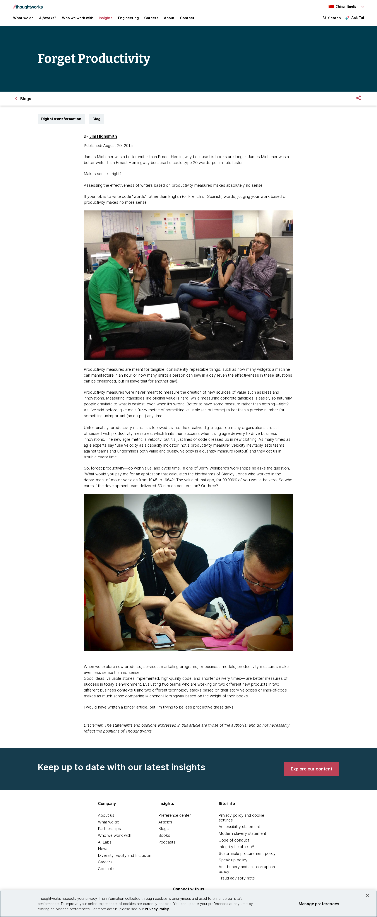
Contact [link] (187, 18)
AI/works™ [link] (48, 18)
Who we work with (114, 835)
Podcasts (166, 842)
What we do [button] (23, 18)
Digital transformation (61, 119)
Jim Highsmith (103, 136)
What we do (108, 822)
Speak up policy (233, 860)
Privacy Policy (157, 909)
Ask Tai (357, 17)
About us (106, 815)
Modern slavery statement (242, 833)
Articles (165, 822)
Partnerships (109, 828)
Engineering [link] (128, 18)
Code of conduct (234, 840)
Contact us (108, 868)
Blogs (163, 828)
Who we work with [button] (77, 18)
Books (164, 835)
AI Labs (104, 842)
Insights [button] (106, 18)
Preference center (174, 815)
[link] (311, 769)
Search (334, 18)
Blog (96, 119)
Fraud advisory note (237, 878)
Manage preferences (319, 903)
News (103, 848)
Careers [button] (151, 18)
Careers (105, 862)
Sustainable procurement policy (247, 853)
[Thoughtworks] (28, 5)
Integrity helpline (233, 846)
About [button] (169, 18)
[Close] (367, 895)
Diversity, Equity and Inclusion (124, 855)
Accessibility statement (239, 826)
